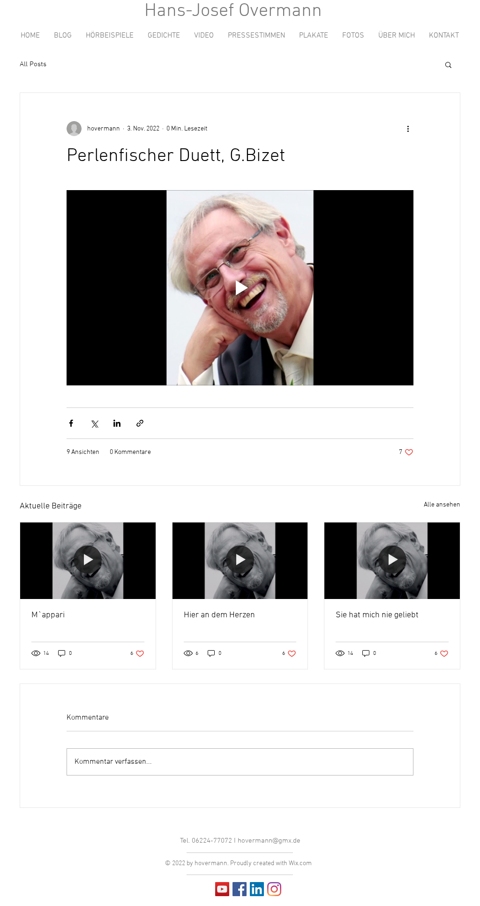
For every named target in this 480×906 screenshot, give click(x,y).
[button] (448, 64)
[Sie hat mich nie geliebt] (392, 560)
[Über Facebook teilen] (71, 423)
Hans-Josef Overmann (233, 11)
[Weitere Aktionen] (407, 128)
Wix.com (300, 864)
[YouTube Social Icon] (222, 889)
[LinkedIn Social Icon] (257, 889)
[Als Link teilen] (139, 423)
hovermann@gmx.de (269, 841)
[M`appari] (88, 560)
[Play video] (240, 287)
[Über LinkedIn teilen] (116, 423)
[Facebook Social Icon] (239, 889)
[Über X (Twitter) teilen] (94, 423)
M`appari (48, 615)
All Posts (33, 64)
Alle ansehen (442, 505)
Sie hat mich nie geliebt (377, 615)
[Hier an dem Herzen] (240, 560)
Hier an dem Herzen (219, 615)
